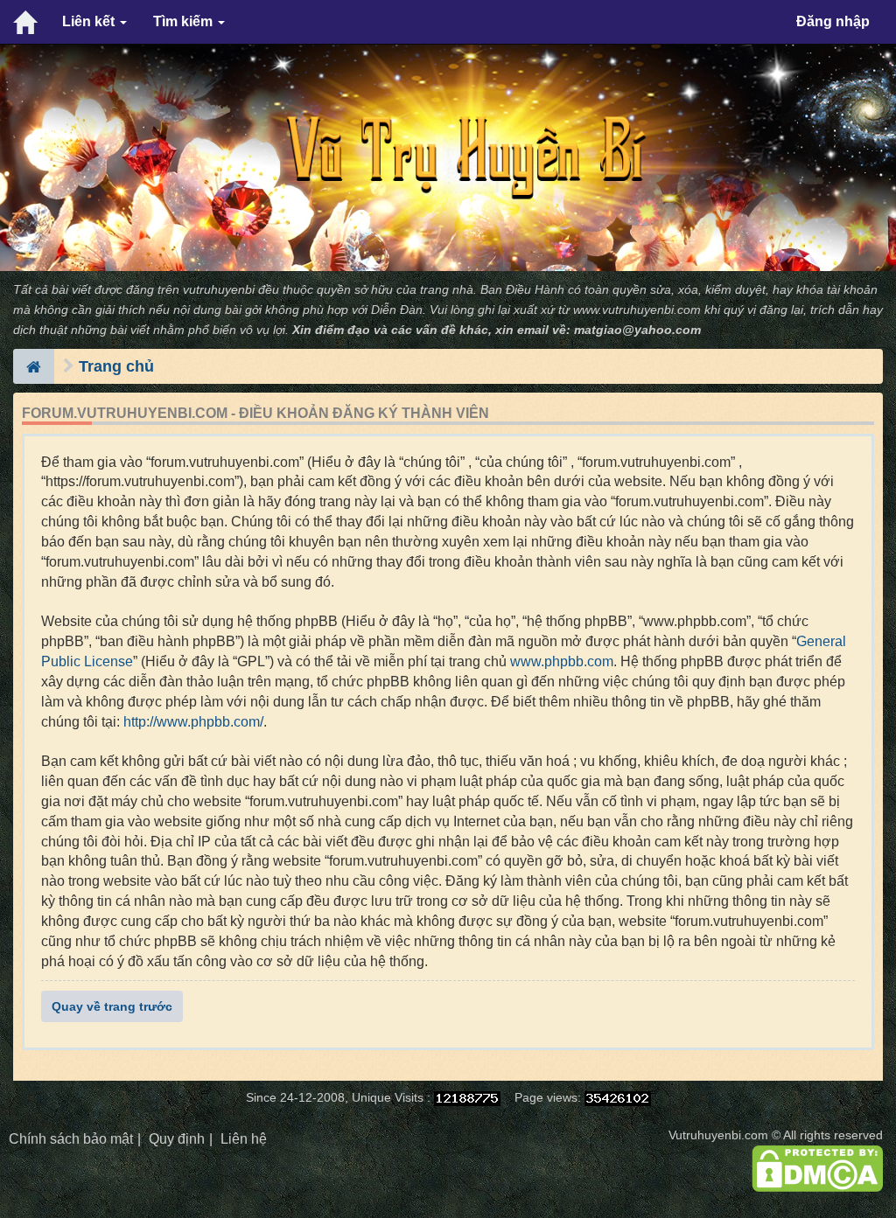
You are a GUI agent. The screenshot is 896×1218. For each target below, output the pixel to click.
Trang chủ (116, 366)
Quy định (177, 1138)
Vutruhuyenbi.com (718, 1135)
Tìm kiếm (184, 21)
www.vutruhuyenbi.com (637, 310)
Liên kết (90, 21)
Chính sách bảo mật (71, 1138)
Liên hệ (243, 1138)
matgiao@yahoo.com (637, 330)
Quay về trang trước (112, 1006)
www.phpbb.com (561, 661)
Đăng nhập (833, 21)
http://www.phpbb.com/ (193, 721)
